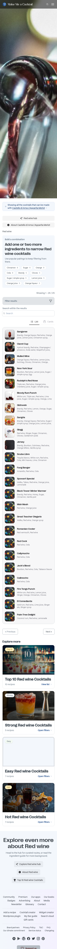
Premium (23, 897)
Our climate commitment (14, 930)
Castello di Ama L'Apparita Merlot (28, 208)
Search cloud (47, 916)
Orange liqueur (32, 283)
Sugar (27, 268)
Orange (40, 268)
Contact (42, 904)
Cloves (36, 273)
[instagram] (38, 938)
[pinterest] (43, 938)
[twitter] (33, 938)
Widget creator (46, 912)
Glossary (29, 904)
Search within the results (14, 308)
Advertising (24, 900)
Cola (10, 273)
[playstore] (19, 938)
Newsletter (16, 904)
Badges (11, 900)
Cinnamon (12, 268)
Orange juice (13, 283)
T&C (41, 927)
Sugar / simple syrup (16, 278)
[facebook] (28, 938)
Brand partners (13, 927)
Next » (49, 631)
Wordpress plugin (12, 916)
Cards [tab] (50, 321)
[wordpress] (24, 938)
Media (47, 900)
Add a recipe (9, 912)
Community (9, 897)
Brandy (22, 273)
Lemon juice (38, 278)
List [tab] (36, 321)
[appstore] (14, 938)
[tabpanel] (28, 474)
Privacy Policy (29, 927)
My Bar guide (30, 916)
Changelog (49, 930)
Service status (35, 930)
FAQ (48, 927)
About (37, 900)
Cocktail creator (27, 912)
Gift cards (28, 919)
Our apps (35, 897)
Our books (49, 897)
